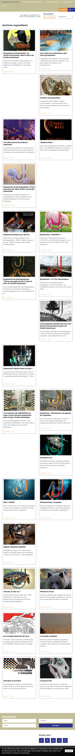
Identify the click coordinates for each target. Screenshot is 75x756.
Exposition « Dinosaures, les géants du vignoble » (55, 414)
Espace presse (67, 2)
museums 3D (46, 681)
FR (70, 10)
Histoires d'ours (47, 591)
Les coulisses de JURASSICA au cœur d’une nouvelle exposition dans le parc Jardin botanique (17, 415)
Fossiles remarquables (50, 98)
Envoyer (56, 725)
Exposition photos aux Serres (16, 234)
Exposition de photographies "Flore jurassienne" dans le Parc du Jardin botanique (19, 189)
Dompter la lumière (12, 681)
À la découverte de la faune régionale (15, 143)
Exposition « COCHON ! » (50, 234)
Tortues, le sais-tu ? (11, 591)
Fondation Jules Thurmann (10, 2)
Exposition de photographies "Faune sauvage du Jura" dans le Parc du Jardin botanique (17, 281)
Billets (63, 10)
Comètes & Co (46, 458)
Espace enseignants (52, 2)
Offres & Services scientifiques (33, 2)
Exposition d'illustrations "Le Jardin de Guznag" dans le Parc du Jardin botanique (18, 55)
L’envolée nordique (48, 636)
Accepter (69, 751)
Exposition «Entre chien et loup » (18, 368)
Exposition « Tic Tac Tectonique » (54, 279)
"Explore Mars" (46, 142)
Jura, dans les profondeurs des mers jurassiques (53, 54)
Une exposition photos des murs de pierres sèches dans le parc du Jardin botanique (55, 326)
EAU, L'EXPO (9, 502)
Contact (4, 6)
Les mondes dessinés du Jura (16, 636)
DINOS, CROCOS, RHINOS (14, 547)
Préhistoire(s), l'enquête (50, 502)
